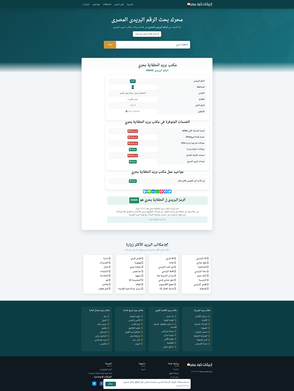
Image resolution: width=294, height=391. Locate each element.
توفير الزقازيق (134, 328)
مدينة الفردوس (201, 344)
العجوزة (204, 328)
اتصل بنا (86, 4)
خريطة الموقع (174, 373)
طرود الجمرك (135, 316)
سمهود (138, 276)
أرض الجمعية (202, 340)
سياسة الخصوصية (182, 385)
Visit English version (157, 220)
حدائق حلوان (168, 347)
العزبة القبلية (169, 320)
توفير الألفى (169, 339)
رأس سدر (136, 340)
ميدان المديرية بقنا (165, 276)
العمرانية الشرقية (200, 336)
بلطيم (104, 328)
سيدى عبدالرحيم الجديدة (129, 289)
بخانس (105, 285)
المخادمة (104, 276)
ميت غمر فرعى (100, 340)
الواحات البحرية (200, 324)
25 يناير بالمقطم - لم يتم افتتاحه (165, 325)
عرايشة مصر (135, 336)
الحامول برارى (101, 336)
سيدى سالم (102, 324)
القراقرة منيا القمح (132, 332)
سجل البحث (174, 377)
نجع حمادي (201, 263)
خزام (106, 267)
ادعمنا (143, 369)
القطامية (170, 343)
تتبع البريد (96, 4)
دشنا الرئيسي (200, 271)
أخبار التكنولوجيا (106, 369)
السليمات (104, 271)
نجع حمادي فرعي (166, 280)
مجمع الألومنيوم (166, 285)
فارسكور (103, 332)
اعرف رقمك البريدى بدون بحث (146, 34)
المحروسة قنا (135, 280)
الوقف (138, 285)
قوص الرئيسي (200, 285)
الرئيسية (130, 4)
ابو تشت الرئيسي (166, 267)
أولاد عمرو (201, 276)
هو (107, 280)
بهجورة (137, 263)
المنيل (104, 320)
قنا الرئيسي (201, 259)
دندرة (105, 259)
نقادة (171, 263)
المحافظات (107, 4)
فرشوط (203, 289)
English (176, 369)
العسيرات (104, 263)
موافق (110, 383)
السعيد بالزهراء (201, 332)
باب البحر (170, 316)
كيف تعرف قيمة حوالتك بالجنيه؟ (100, 373)
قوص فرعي (135, 259)
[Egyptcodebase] (199, 4)
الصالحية (202, 267)
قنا (133, 87)
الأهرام (204, 320)
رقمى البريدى (119, 4)
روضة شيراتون (168, 331)
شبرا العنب (135, 324)
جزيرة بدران (169, 335)
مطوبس (103, 344)
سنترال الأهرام (201, 316)
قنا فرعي (170, 259)
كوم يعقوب (103, 289)
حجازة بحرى (135, 267)
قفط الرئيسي (168, 271)
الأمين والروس (134, 320)
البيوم (137, 344)
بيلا (105, 316)
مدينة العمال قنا (167, 289)
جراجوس (136, 271)
